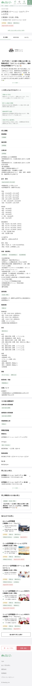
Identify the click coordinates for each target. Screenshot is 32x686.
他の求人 (26, 37)
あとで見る (10, 648)
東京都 (6, 5)
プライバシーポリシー (7, 677)
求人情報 (5, 37)
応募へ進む (23, 648)
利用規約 (3, 673)
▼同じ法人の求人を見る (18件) (16, 30)
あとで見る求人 (5, 665)
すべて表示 (15, 82)
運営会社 (3, 669)
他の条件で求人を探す (16, 634)
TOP (2, 5)
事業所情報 (16, 37)
